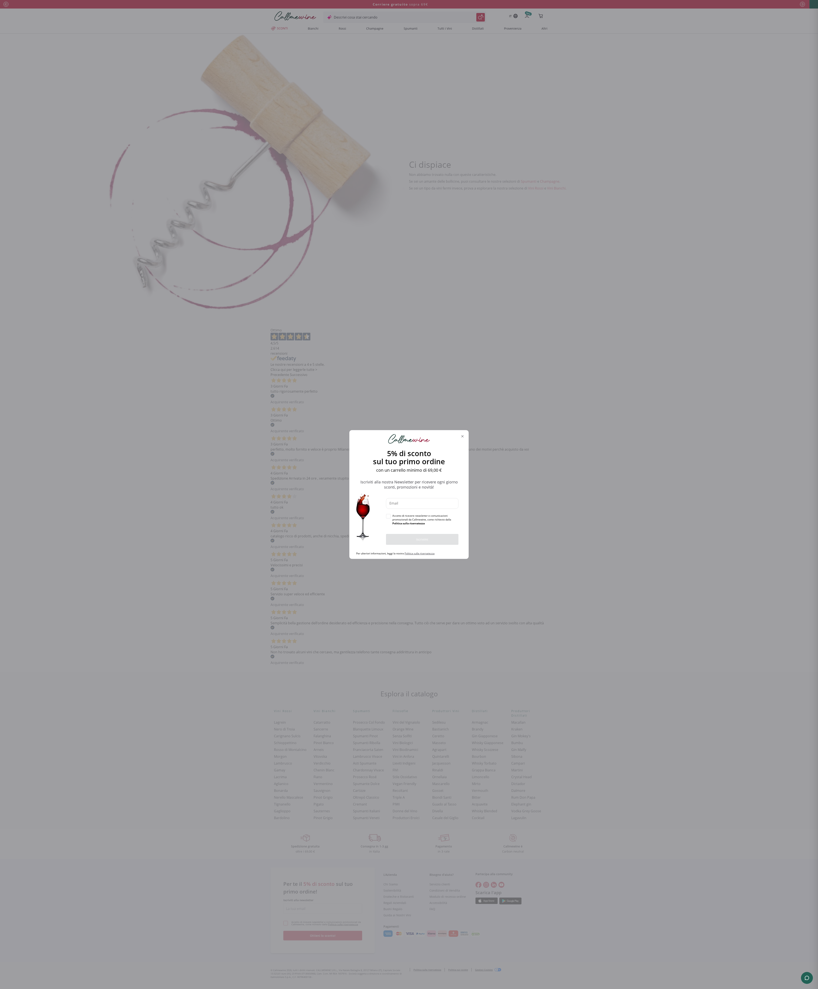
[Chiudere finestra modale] (462, 436)
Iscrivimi (422, 539)
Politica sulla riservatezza (420, 553)
